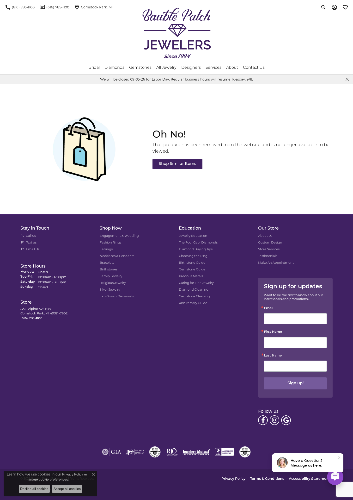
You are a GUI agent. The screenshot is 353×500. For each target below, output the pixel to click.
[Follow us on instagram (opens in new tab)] (274, 420)
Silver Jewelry (110, 289)
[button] (324, 7)
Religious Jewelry (113, 283)
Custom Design (270, 242)
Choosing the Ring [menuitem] (193, 256)
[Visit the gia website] (111, 452)
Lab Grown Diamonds (117, 296)
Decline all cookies (34, 489)
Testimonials (267, 256)
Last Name (273, 355)
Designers (191, 67)
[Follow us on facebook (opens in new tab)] (263, 420)
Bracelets (107, 262)
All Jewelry (166, 67)
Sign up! (295, 383)
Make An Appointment (276, 262)
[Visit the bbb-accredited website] (224, 452)
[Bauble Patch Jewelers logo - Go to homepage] (176, 33)
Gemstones (140, 67)
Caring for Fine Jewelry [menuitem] (196, 283)
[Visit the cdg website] (155, 452)
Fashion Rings (110, 242)
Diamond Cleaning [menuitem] (193, 289)
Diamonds (114, 67)
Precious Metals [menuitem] (191, 276)
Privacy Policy (233, 479)
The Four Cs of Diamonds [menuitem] (198, 242)
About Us (265, 236)
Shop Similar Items (177, 164)
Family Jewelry (111, 276)
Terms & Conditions (267, 479)
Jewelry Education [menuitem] (193, 236)
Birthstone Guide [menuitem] (192, 262)
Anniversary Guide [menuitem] (193, 303)
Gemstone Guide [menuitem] (192, 269)
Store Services (269, 249)
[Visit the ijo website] (135, 452)
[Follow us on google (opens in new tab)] (286, 420)
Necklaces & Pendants (117, 256)
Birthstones (108, 269)
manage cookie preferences (46, 479)
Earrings (106, 249)
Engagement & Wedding (119, 236)
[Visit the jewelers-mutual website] (196, 452)
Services (213, 67)
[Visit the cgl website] (245, 452)
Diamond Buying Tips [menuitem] (196, 249)
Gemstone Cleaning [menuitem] (194, 296)
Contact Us (254, 67)
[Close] (347, 79)
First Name (273, 331)
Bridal (94, 67)
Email (268, 308)
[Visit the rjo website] (172, 452)
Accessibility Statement (309, 479)
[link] (20, 7)
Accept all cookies (67, 489)
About (232, 67)
